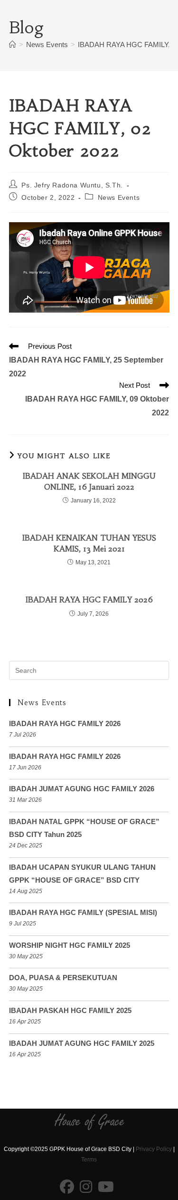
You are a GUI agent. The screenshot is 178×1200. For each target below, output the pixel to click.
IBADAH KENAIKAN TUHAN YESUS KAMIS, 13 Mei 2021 (89, 543)
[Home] (12, 44)
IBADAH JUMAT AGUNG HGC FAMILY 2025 (81, 1043)
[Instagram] (86, 1187)
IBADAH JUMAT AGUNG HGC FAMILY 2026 (81, 789)
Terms (89, 1159)
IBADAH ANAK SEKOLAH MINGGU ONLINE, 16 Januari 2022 (89, 481)
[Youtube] (106, 1187)
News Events (119, 197)
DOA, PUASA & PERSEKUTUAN (63, 978)
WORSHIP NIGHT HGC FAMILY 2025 (69, 945)
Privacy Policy (154, 1149)
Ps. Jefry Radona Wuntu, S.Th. (71, 185)
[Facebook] (67, 1187)
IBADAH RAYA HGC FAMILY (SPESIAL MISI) (83, 912)
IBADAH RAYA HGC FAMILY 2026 (89, 599)
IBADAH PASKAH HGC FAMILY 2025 (70, 1010)
